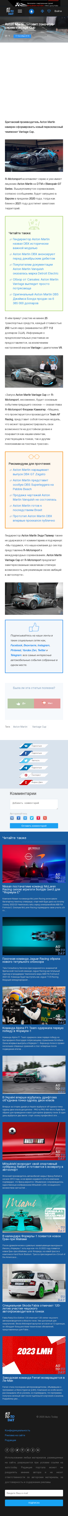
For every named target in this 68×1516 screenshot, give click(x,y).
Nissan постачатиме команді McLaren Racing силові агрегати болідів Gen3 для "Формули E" (31, 889)
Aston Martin (20, 727)
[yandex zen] (33, 1450)
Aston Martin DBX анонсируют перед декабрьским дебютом (34, 256)
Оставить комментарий (34, 825)
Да (23, 703)
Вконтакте (29, 645)
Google (45, 818)
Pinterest (15, 650)
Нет (50, 703)
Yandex (38, 818)
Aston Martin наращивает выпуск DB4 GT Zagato (31, 472)
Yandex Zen (29, 650)
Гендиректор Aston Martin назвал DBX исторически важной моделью (31, 244)
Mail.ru (25, 818)
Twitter (41, 650)
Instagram (43, 645)
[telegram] (27, 1450)
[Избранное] (49, 11)
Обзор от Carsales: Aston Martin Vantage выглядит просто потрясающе (35, 284)
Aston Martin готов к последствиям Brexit (27, 508)
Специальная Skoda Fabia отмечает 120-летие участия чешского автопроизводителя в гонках (31, 1308)
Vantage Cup (39, 727)
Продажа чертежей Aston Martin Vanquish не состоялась (34, 497)
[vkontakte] (38, 1450)
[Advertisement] (34, 81)
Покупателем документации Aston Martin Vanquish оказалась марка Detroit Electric (35, 269)
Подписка (34, 1503)
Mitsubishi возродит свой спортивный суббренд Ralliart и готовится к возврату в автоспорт (32, 1167)
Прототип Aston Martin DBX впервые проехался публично (34, 518)
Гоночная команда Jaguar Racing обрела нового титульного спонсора (31, 960)
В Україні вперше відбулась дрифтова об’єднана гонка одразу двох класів (29, 1099)
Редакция (10, 1440)
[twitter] (17, 1450)
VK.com (12, 818)
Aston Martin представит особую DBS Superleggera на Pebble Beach (33, 485)
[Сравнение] (42, 11)
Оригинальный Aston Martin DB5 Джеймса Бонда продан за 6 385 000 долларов (35, 299)
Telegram (15, 655)
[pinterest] (22, 1450)
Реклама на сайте (15, 1436)
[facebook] (7, 1450)
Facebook (16, 645)
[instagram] (12, 1450)
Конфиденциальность (17, 1431)
